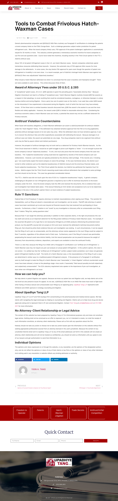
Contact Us (82, 8)
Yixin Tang (73, 303)
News (49, 8)
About (27, 8)
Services (38, 8)
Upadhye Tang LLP (80, 285)
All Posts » (34, 372)
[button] (98, 2)
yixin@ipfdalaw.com (86, 303)
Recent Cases (69, 8)
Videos (57, 8)
